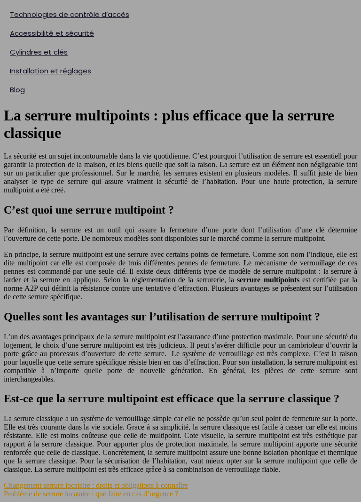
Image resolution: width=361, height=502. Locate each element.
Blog (17, 90)
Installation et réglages (50, 71)
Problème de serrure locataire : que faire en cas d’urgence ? (91, 494)
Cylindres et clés (39, 52)
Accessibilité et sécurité (52, 33)
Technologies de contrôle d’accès (69, 14)
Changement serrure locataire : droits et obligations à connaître (96, 485)
